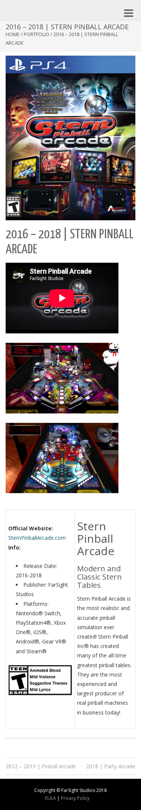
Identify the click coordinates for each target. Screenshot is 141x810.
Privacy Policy (75, 798)
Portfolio (36, 34)
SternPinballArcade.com (37, 537)
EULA (50, 798)
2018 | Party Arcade (110, 766)
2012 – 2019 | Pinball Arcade (41, 766)
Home (13, 34)
